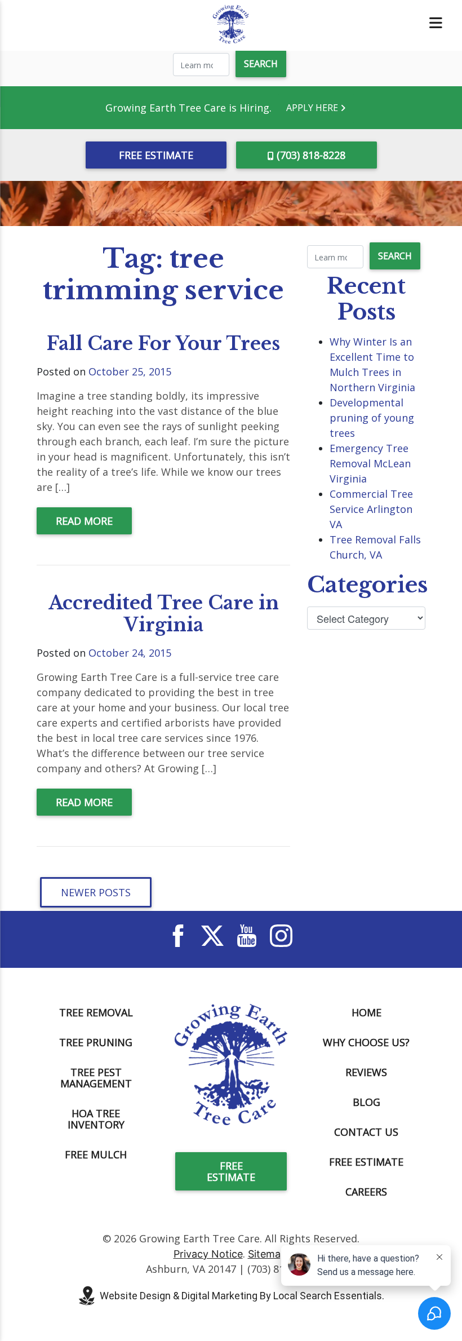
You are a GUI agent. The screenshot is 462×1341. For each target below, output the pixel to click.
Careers (366, 1191)
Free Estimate (156, 155)
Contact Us (366, 1132)
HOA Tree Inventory (96, 1119)
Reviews (366, 1072)
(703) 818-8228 (311, 155)
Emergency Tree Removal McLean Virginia (370, 463)
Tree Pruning (95, 1042)
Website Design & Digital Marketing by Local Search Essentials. (242, 1296)
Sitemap (267, 1254)
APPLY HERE (313, 107)
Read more (84, 521)
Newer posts (96, 892)
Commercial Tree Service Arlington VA (371, 509)
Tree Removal (96, 1012)
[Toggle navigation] (436, 23)
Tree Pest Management (96, 1077)
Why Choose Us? (366, 1042)
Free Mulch (96, 1154)
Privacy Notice (208, 1254)
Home (366, 1012)
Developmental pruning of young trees (372, 418)
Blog (366, 1102)
